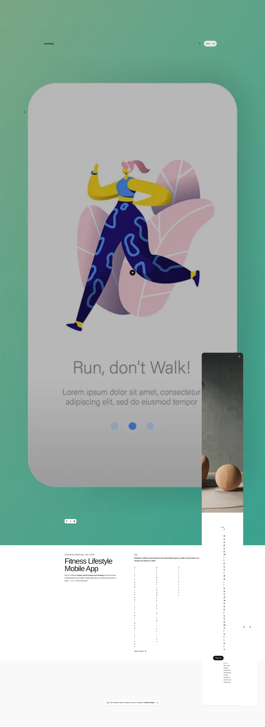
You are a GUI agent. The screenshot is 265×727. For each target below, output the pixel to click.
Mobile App (79, 555)
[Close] (157, 703)
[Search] (199, 43)
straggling (72, 581)
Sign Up (218, 658)
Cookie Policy (149, 702)
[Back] (25, 112)
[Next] (250, 627)
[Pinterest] (74, 521)
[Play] (132, 273)
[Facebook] (67, 521)
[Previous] (244, 627)
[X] (70, 521)
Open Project (139, 651)
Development (69, 555)
